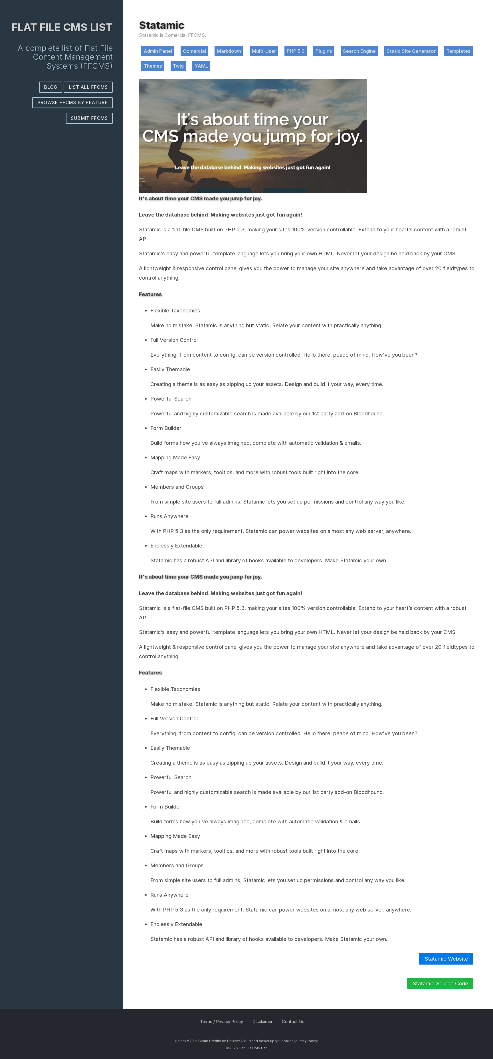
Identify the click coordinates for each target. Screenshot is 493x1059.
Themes (153, 66)
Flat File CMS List (62, 27)
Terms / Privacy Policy (221, 1021)
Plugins (324, 51)
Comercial (194, 51)
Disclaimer (262, 1021)
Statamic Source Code (440, 983)
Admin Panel (158, 51)
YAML (201, 66)
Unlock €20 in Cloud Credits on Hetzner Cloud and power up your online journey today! (246, 1041)
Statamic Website (446, 958)
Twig (178, 66)
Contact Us (293, 1021)
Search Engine (359, 51)
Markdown (229, 51)
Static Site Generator (411, 51)
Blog (50, 87)
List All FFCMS (88, 87)
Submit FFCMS (89, 118)
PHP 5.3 (296, 51)
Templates (458, 51)
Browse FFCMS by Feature (72, 102)
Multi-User (264, 51)
